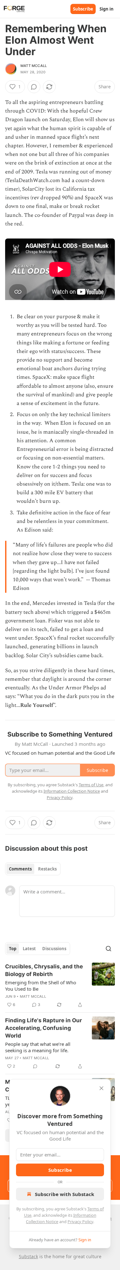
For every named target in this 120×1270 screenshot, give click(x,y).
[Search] (108, 948)
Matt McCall (33, 65)
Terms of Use (91, 785)
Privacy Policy (80, 1221)
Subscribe (83, 9)
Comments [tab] (20, 869)
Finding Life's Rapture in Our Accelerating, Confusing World (43, 1028)
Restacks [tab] (47, 869)
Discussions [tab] (54, 948)
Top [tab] (12, 948)
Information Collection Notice (72, 791)
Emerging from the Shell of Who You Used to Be (40, 985)
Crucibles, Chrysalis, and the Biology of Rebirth (44, 970)
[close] (101, 1088)
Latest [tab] (29, 948)
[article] (60, 986)
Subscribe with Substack (64, 1194)
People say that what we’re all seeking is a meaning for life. (37, 1047)
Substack (28, 1256)
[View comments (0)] (34, 86)
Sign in (107, 9)
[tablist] (32, 869)
